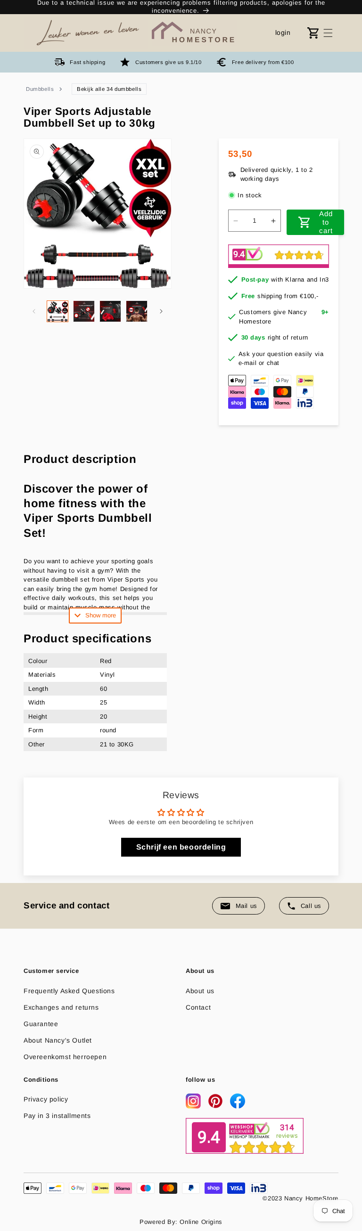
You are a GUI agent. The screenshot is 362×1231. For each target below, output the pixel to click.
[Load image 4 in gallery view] (137, 311)
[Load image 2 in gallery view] (84, 311)
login (283, 32)
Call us (311, 905)
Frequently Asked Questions (69, 991)
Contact (198, 1007)
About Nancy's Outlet (58, 1040)
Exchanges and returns (61, 1007)
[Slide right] (161, 311)
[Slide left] (34, 311)
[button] (328, 33)
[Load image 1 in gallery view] (57, 311)
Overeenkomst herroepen (65, 1057)
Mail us (246, 905)
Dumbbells (40, 89)
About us (200, 991)
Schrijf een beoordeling (181, 847)
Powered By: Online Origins (181, 1221)
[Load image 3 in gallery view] (110, 311)
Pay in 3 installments (57, 1115)
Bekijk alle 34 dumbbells (109, 89)
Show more (100, 615)
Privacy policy (46, 1099)
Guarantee (41, 1024)
